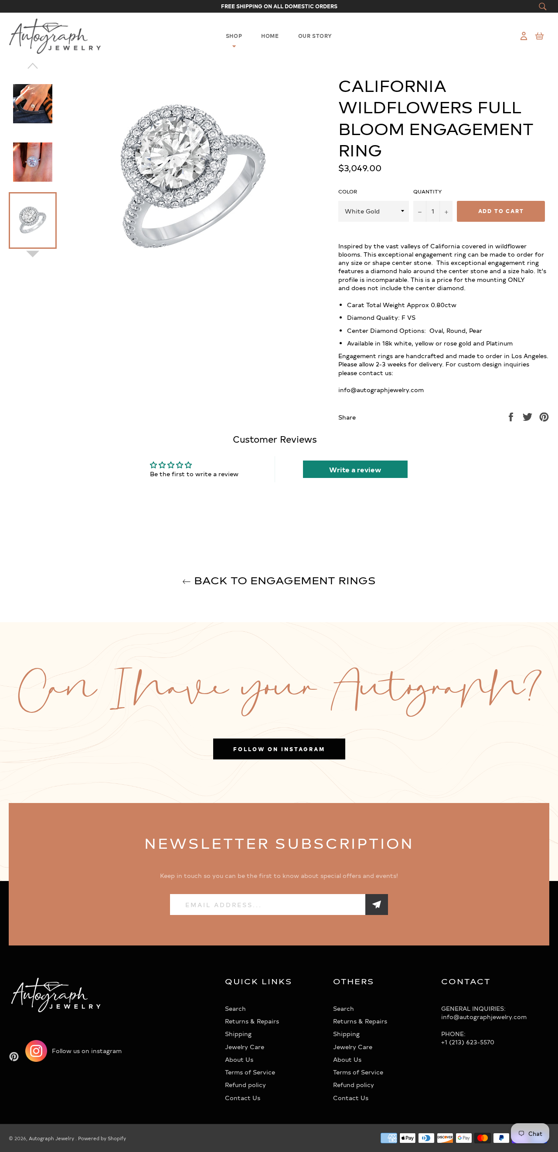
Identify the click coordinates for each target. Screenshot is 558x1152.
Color (347, 191)
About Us (239, 1059)
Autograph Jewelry (52, 1138)
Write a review (355, 469)
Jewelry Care (244, 1047)
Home (270, 35)
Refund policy (245, 1085)
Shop (234, 35)
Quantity (427, 191)
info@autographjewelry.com (484, 1017)
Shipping (238, 1034)
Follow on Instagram (279, 748)
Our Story (315, 35)
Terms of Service (250, 1072)
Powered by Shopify (102, 1138)
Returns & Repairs (252, 1021)
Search (235, 1008)
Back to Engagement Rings (283, 580)
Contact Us (242, 1098)
